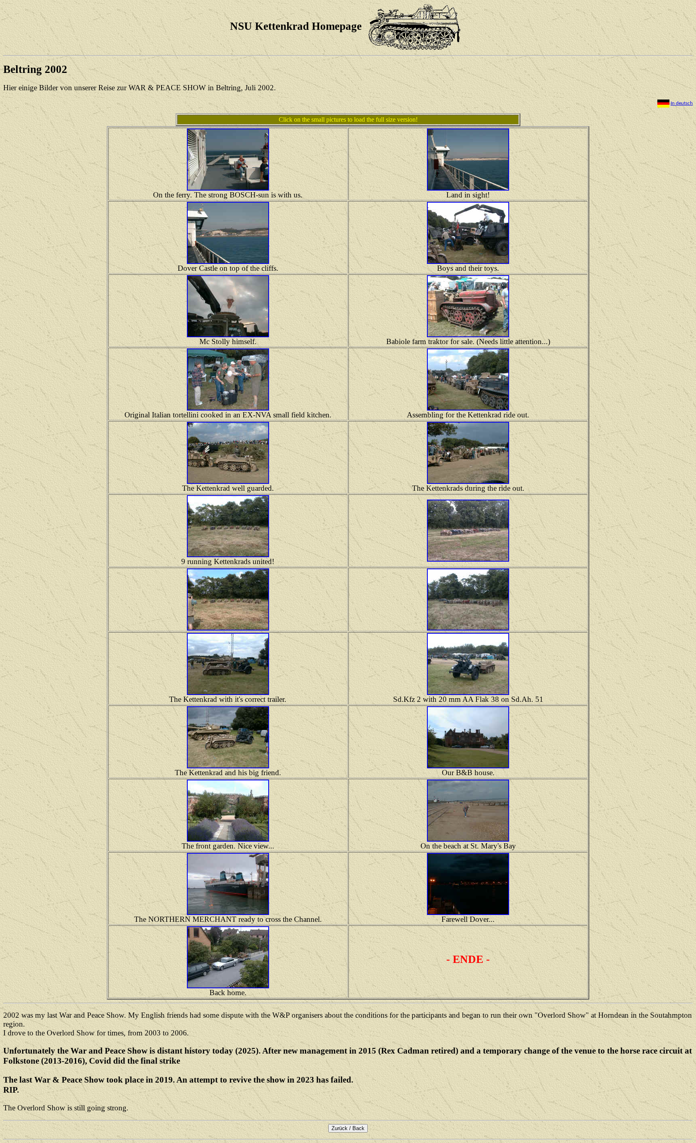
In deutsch (682, 103)
